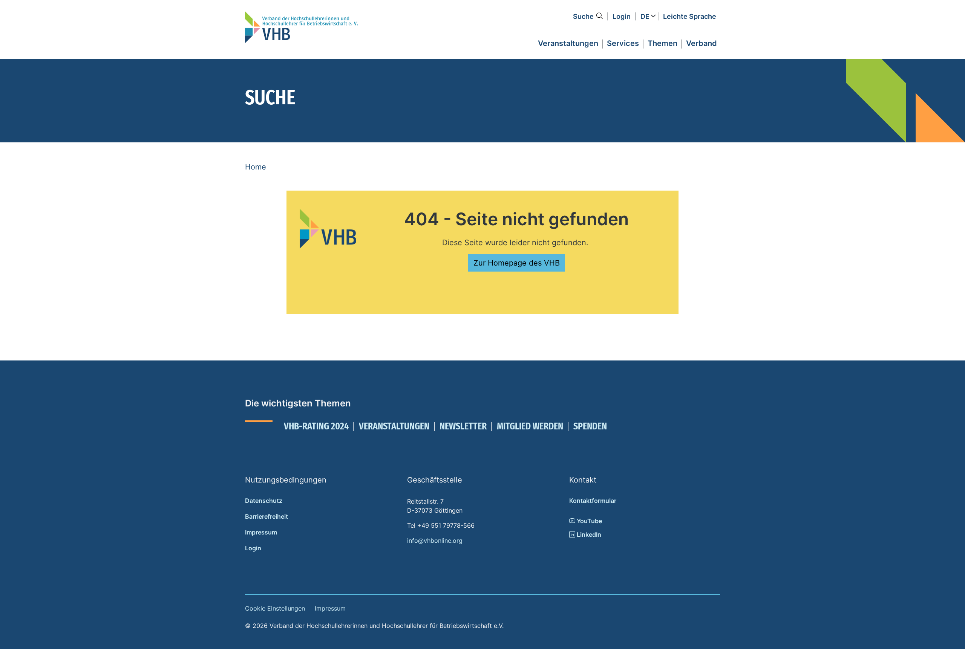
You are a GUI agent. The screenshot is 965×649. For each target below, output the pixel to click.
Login (622, 16)
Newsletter (463, 426)
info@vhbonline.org (435, 540)
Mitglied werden (530, 426)
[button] (568, 42)
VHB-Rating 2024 (316, 426)
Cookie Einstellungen (275, 608)
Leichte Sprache (689, 16)
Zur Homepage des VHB (516, 262)
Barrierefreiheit (266, 516)
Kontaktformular (592, 500)
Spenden (590, 426)
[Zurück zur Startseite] (301, 27)
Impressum (261, 532)
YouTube (588, 521)
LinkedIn (588, 534)
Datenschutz (263, 500)
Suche (583, 16)
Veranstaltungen (394, 426)
